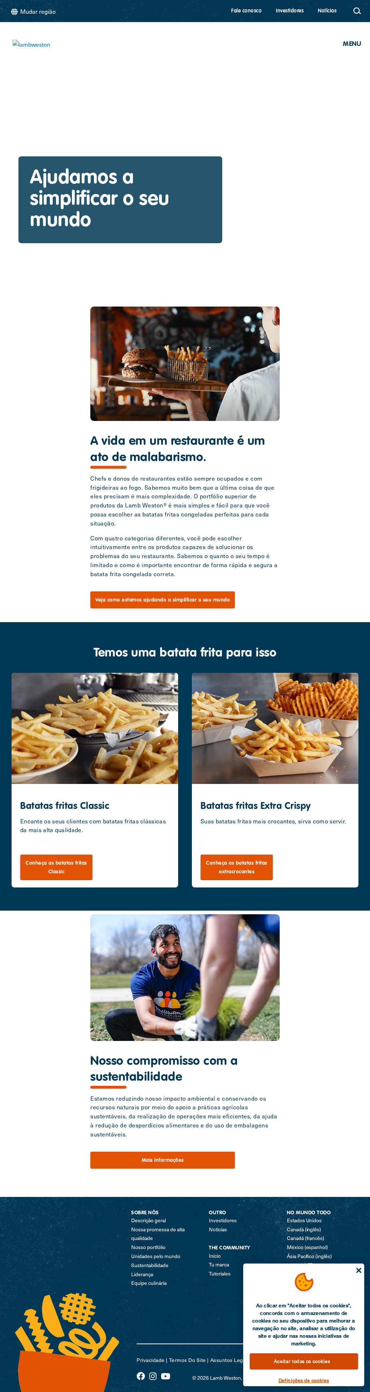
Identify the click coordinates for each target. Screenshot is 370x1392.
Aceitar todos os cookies (302, 1361)
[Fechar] (359, 1270)
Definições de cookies (304, 1380)
